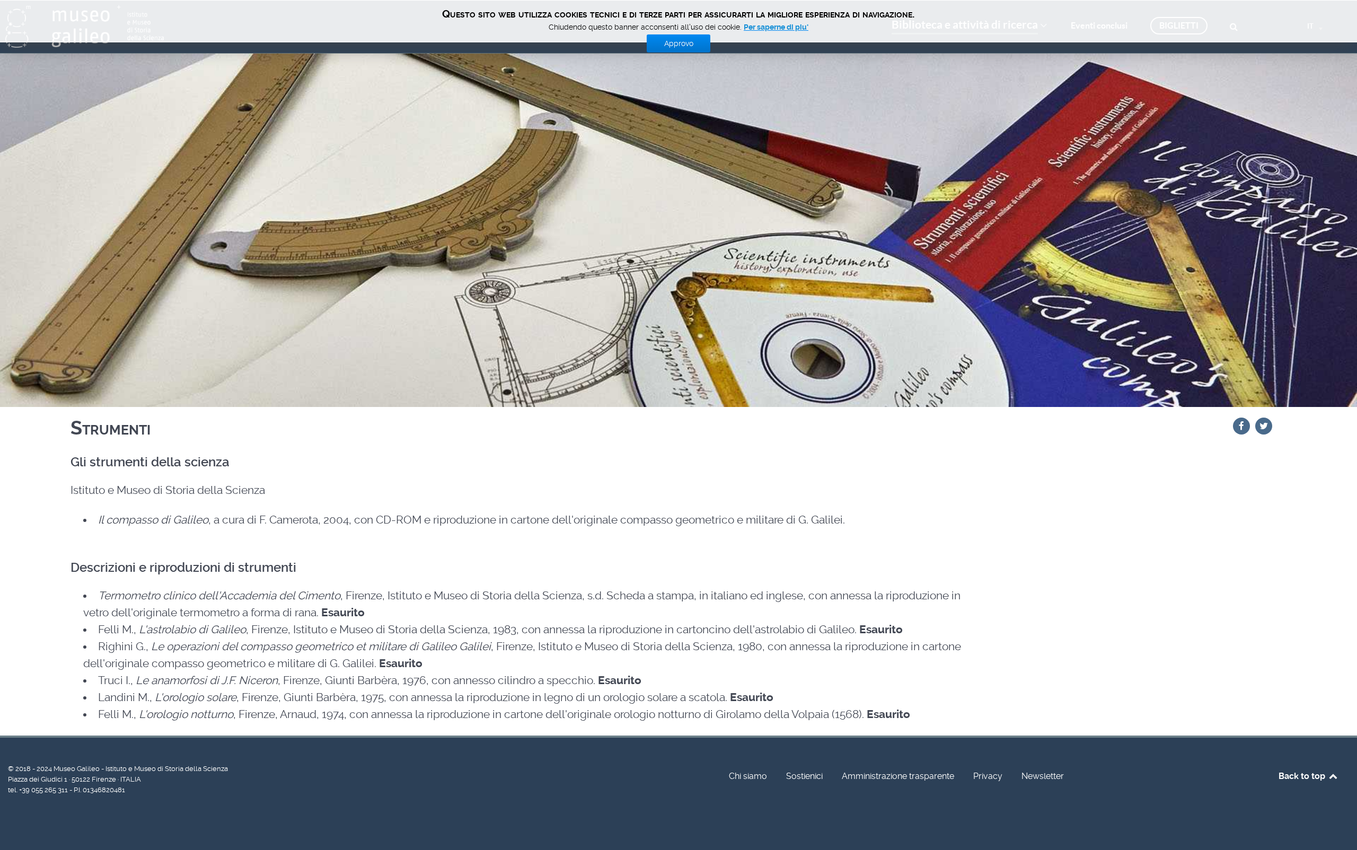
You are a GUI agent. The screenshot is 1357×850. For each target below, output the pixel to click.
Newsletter (1042, 776)
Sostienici (804, 776)
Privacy (987, 776)
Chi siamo (748, 776)
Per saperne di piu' (776, 27)
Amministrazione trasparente (898, 776)
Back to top (1303, 776)
